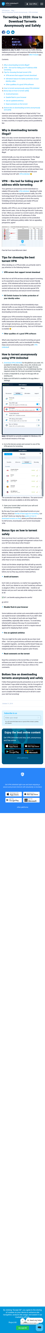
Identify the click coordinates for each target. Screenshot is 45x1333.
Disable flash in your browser (16, 97)
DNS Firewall (33, 55)
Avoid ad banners (12, 94)
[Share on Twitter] (8, 32)
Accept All (22, 1328)
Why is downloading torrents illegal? (17, 65)
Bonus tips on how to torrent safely (16, 91)
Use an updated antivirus (15, 101)
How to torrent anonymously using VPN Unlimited (21, 88)
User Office (33, 4)
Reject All (12, 1322)
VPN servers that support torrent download (21, 75)
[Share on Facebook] (3, 32)
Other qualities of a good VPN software (20, 84)
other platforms (22, 758)
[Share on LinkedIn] (13, 32)
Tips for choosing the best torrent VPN (17, 72)
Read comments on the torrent (17, 104)
